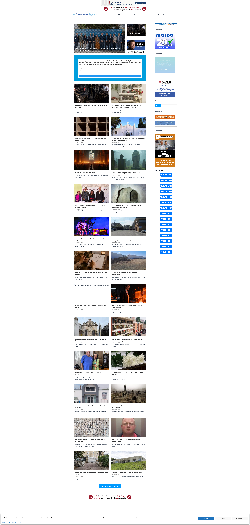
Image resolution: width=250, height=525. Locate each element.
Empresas (137, 14)
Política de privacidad (13, 522)
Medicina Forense (146, 14)
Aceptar (206, 518)
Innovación (166, 14)
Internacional (121, 14)
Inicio (107, 14)
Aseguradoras (157, 14)
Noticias (114, 14)
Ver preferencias (239, 518)
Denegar (223, 518)
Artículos (173, 14)
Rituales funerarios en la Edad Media (85, 172)
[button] (247, 515)
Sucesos (130, 14)
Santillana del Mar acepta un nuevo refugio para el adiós (127, 472)
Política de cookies (5, 522)
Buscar (156, 100)
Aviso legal (19, 522)
